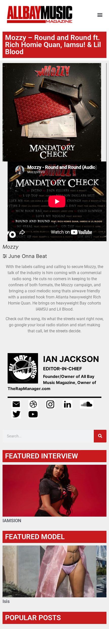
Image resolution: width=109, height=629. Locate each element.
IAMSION (12, 520)
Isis (6, 601)
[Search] (100, 436)
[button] (100, 14)
